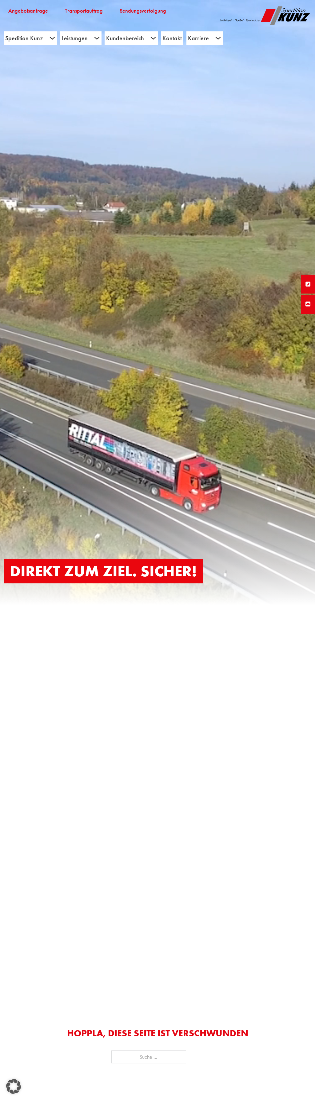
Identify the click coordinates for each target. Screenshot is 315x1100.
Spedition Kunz (24, 38)
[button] (13, 1086)
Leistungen (75, 38)
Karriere (198, 38)
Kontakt (172, 38)
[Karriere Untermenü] (218, 38)
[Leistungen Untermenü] (97, 38)
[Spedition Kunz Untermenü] (52, 38)
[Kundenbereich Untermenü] (153, 38)
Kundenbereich (125, 38)
